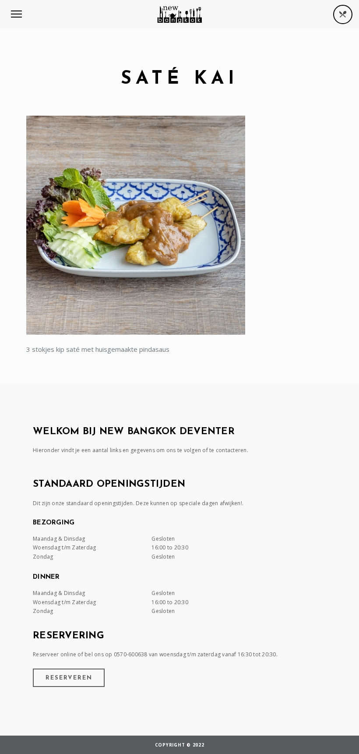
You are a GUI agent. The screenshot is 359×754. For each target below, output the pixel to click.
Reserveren (69, 678)
